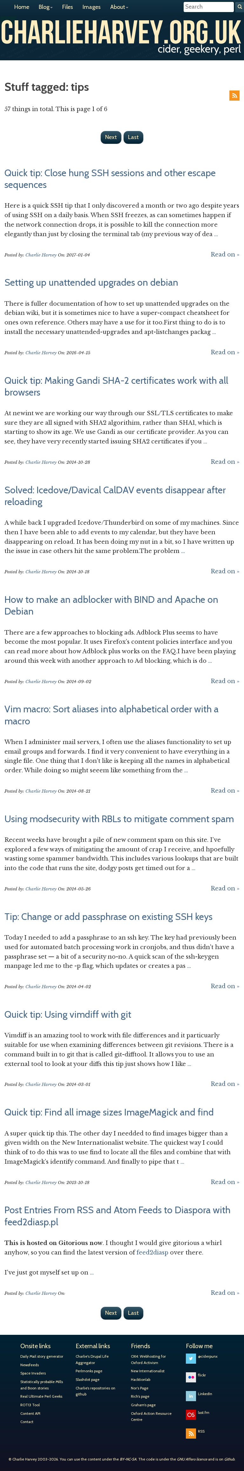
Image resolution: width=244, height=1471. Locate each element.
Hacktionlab (140, 1379)
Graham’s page (143, 1405)
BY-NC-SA (128, 1459)
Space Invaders (33, 1373)
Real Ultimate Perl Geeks (41, 1396)
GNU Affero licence (192, 1459)
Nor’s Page (139, 1388)
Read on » (225, 254)
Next (111, 137)
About (117, 6)
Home (21, 6)
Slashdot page (87, 1379)
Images (92, 6)
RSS (234, 95)
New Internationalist (148, 1371)
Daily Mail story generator (41, 1356)
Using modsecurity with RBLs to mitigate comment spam (119, 818)
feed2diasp (152, 1252)
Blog (44, 6)
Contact (26, 1422)
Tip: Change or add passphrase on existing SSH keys (108, 916)
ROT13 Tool (30, 1405)
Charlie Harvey (122, 31)
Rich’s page (140, 1396)
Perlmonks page (89, 1371)
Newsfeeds (29, 1365)
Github (229, 1459)
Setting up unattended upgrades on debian (91, 282)
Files (67, 6)
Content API (30, 1413)
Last (133, 137)
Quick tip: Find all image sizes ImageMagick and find (109, 1112)
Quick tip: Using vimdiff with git (67, 1014)
